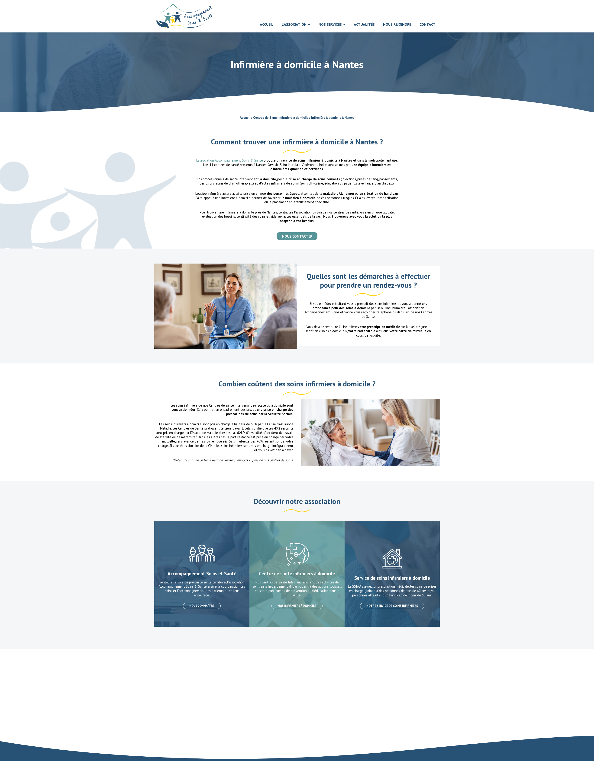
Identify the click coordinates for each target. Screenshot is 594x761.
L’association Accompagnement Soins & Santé (229, 160)
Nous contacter (297, 236)
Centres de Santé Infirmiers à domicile (280, 117)
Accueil (245, 117)
